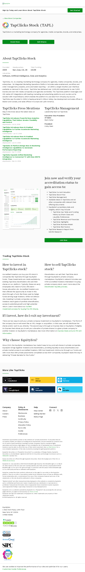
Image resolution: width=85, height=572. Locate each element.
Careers (5, 414)
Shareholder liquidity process (56, 287)
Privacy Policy (23, 422)
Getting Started (39, 414)
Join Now (63, 240)
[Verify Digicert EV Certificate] (6, 533)
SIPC (7, 456)
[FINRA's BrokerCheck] (8, 540)
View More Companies (12, 18)
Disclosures (22, 413)
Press (4, 417)
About (4, 411)
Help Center (38, 411)
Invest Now (15, 42)
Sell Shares (41, 42)
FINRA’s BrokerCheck (8, 460)
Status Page (38, 417)
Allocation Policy (24, 425)
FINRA (4, 456)
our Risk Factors (51, 447)
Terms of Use (34, 491)
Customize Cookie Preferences (14, 569)
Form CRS (22, 428)
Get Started (75, 10)
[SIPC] (7, 545)
